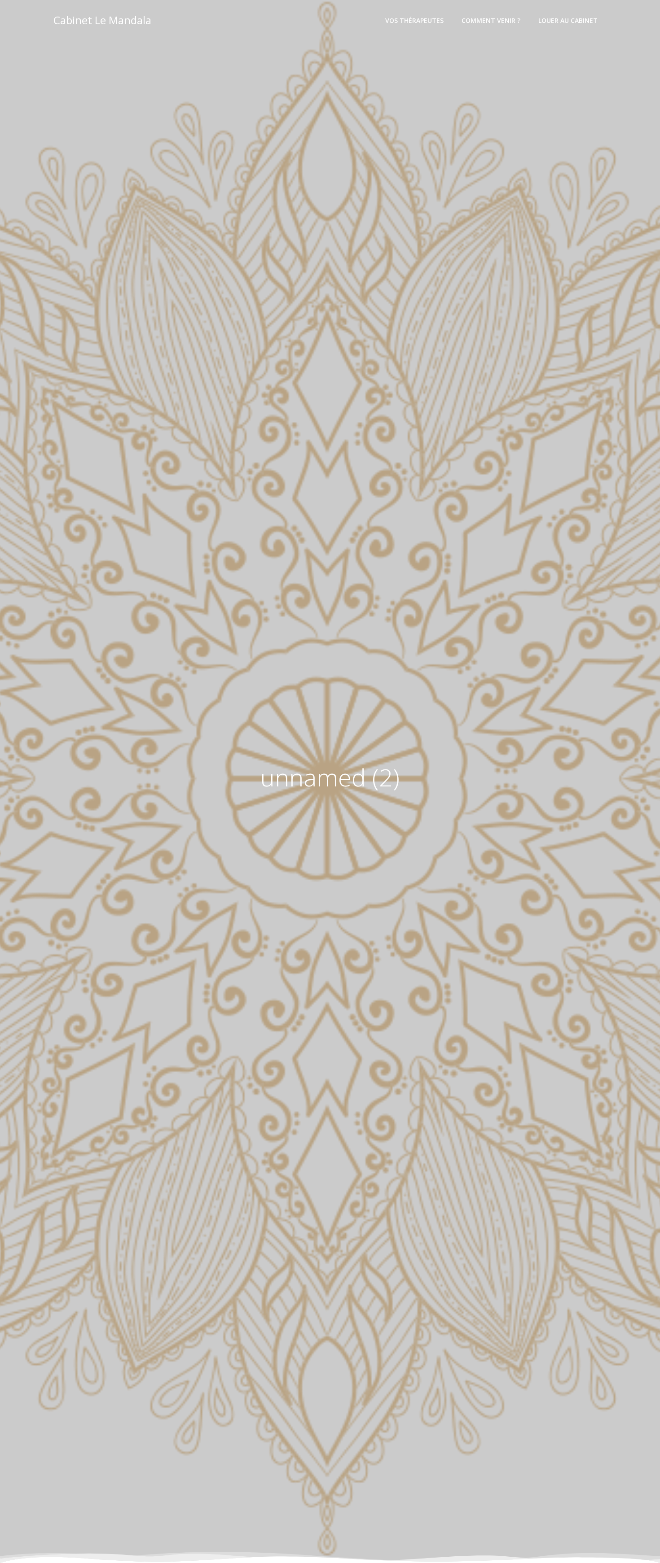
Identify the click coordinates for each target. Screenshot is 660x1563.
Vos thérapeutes (414, 20)
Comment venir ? (491, 20)
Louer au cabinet (568, 20)
